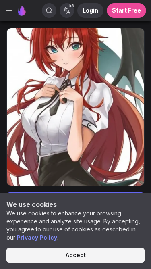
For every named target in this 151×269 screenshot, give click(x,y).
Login (90, 10)
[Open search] (49, 10)
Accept (76, 255)
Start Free (126, 10)
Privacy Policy (37, 237)
